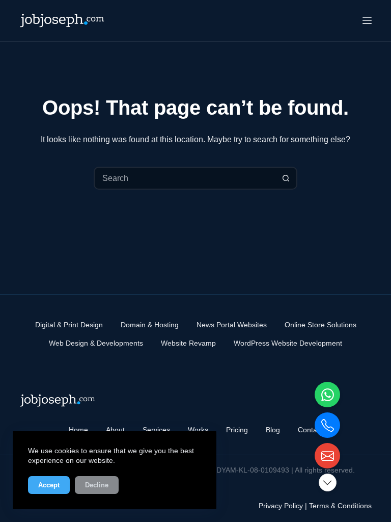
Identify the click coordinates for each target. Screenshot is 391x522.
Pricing (237, 430)
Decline (96, 485)
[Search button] (285, 178)
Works (198, 430)
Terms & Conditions (340, 506)
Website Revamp (188, 343)
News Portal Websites (232, 325)
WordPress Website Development (288, 343)
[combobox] (185, 178)
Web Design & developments (96, 343)
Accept (49, 485)
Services (156, 430)
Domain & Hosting (150, 325)
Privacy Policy (281, 506)
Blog (273, 430)
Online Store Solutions (320, 325)
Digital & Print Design (69, 325)
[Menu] (367, 20)
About (115, 430)
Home (78, 430)
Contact (310, 430)
